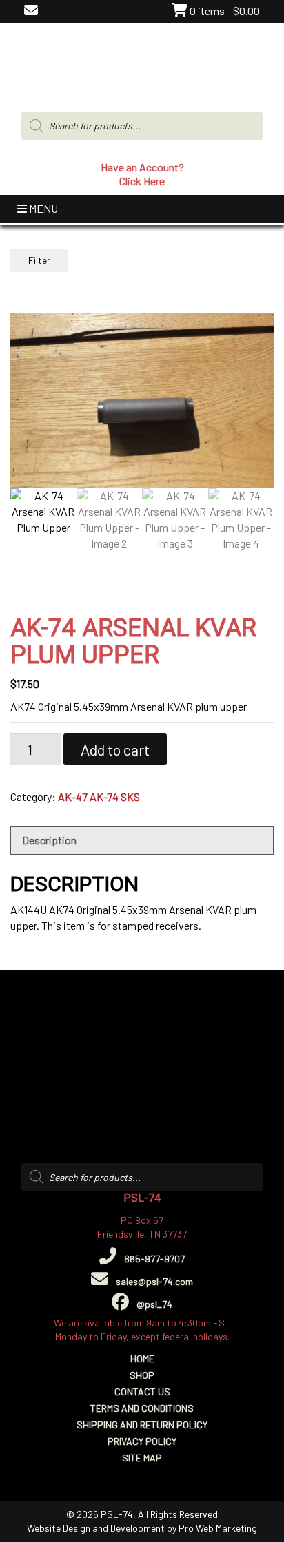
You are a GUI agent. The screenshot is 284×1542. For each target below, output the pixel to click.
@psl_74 (153, 1304)
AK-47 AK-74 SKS (99, 796)
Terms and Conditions (142, 1408)
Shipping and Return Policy (142, 1424)
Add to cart (115, 749)
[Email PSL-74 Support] (31, 10)
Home (142, 1358)
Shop (142, 1375)
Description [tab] (49, 839)
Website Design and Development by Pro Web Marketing (142, 1528)
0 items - (223, 10)
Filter (39, 260)
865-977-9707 (153, 1258)
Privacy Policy (142, 1441)
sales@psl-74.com (153, 1281)
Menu (42, 208)
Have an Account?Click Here (142, 173)
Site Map (142, 1457)
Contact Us (142, 1391)
